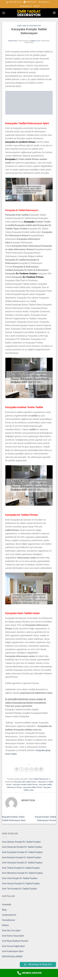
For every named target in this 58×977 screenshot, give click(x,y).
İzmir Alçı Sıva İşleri (11, 930)
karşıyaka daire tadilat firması (25, 782)
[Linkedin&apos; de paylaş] (41, 769)
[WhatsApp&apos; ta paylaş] (17, 769)
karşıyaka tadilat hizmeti (32, 787)
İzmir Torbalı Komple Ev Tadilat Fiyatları (21, 868)
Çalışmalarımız (26, 6)
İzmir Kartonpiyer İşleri (12, 951)
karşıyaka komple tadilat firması (25, 784)
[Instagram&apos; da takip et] (54, 13)
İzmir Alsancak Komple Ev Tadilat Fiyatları (22, 847)
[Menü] (3, 13)
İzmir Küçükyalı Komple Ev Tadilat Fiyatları (22, 852)
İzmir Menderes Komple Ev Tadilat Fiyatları (22, 873)
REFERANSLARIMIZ (12, 956)
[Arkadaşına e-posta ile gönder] (31, 769)
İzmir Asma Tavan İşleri (13, 936)
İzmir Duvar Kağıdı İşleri (13, 946)
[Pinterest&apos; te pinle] (36, 769)
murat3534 (12, 41)
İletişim (36, 6)
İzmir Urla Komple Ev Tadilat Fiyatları (19, 878)
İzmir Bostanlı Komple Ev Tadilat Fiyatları (21, 857)
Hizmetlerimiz (43, 2)
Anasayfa (6, 904)
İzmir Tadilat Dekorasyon (29, 25)
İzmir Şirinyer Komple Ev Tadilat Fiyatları (21, 842)
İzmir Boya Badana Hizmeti (15, 941)
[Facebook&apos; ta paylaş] (21, 769)
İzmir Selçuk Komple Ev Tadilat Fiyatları (21, 883)
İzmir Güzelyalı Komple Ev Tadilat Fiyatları (22, 862)
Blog (4, 910)
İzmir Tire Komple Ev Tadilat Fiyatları (19, 889)
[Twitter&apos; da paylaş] (26, 769)
